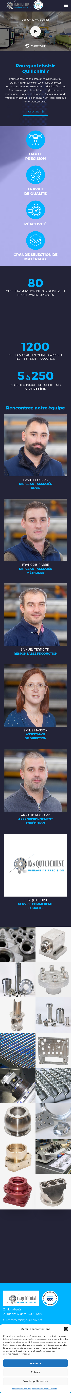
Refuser (35, 1372)
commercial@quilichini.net (24, 1320)
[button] (66, 1329)
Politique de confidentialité (44, 1388)
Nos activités (35, 111)
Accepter (35, 1363)
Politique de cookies (21, 1388)
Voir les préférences (35, 1381)
